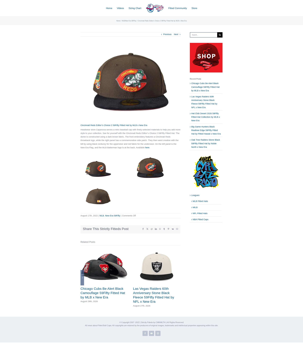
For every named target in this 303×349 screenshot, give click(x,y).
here (147, 147)
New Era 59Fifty (112, 215)
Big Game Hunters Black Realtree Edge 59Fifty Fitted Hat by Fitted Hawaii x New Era (206, 130)
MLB (102, 215)
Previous (167, 34)
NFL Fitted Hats (200, 213)
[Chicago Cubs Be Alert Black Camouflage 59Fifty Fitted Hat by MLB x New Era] (104, 249)
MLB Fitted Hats (200, 201)
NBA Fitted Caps (200, 219)
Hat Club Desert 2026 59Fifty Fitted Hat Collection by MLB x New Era (205, 117)
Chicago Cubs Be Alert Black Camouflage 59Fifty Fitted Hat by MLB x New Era (102, 293)
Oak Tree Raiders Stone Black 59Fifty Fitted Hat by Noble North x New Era (205, 143)
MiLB (195, 207)
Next (176, 34)
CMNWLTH (160, 322)
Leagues (195, 195)
